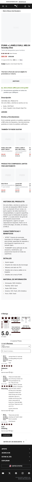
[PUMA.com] (16, 6)
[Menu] (3, 6)
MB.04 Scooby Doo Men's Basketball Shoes (5, 358)
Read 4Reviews (13, 53)
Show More (6, 435)
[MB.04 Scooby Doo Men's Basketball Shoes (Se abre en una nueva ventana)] (1, 359)
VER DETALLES (22, 1)
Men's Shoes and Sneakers (12, 11)
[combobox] (16, 346)
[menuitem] (3, 473)
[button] (5, 322)
